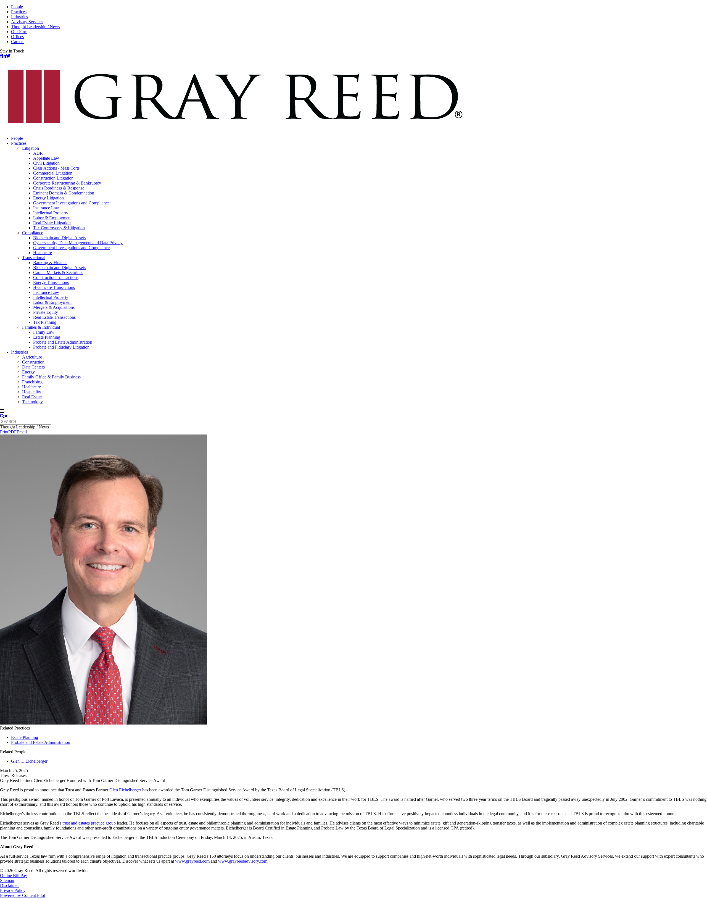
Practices (19, 11)
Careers (17, 41)
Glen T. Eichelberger (29, 761)
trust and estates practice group (89, 823)
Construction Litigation (53, 178)
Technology (32, 401)
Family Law (43, 332)
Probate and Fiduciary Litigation (61, 347)
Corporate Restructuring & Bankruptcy (67, 183)
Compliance (32, 232)
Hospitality (31, 391)
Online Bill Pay (13, 875)
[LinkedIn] (4, 56)
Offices (17, 36)
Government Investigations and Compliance (71, 203)
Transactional (33, 257)
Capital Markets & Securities (58, 272)
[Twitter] (8, 56)
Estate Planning (46, 337)
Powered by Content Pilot (22, 895)
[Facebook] (1, 56)
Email (22, 432)
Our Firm (19, 31)
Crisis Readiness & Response (58, 188)
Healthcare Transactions (54, 287)
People (17, 6)
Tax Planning (44, 322)
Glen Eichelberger (125, 790)
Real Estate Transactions (54, 317)
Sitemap (7, 880)
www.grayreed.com (192, 861)
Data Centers (33, 367)
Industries (19, 16)
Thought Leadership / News (35, 26)
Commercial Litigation (52, 173)
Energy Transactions (51, 282)
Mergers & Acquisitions (54, 307)
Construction (33, 362)
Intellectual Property (50, 212)
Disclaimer (9, 885)
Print (4, 432)
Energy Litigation (48, 198)
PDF (12, 432)
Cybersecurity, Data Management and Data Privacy (78, 242)
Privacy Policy (12, 890)
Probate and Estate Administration (62, 342)
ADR (38, 153)
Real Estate (32, 396)
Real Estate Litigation (52, 222)
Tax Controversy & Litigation (59, 227)
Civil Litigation (46, 163)
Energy (28, 372)
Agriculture (32, 357)
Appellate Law (46, 158)
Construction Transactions (55, 277)
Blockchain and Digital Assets (59, 237)
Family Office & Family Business (51, 377)
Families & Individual (41, 327)
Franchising (32, 382)
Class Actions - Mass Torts (56, 168)
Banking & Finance (50, 262)
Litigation (30, 148)
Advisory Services (27, 21)
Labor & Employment (52, 217)
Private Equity (45, 312)
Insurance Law (46, 208)
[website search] (3, 416)
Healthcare (42, 252)
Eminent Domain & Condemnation (63, 193)
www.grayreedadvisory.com (242, 861)
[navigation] (353, 411)
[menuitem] (359, 138)
